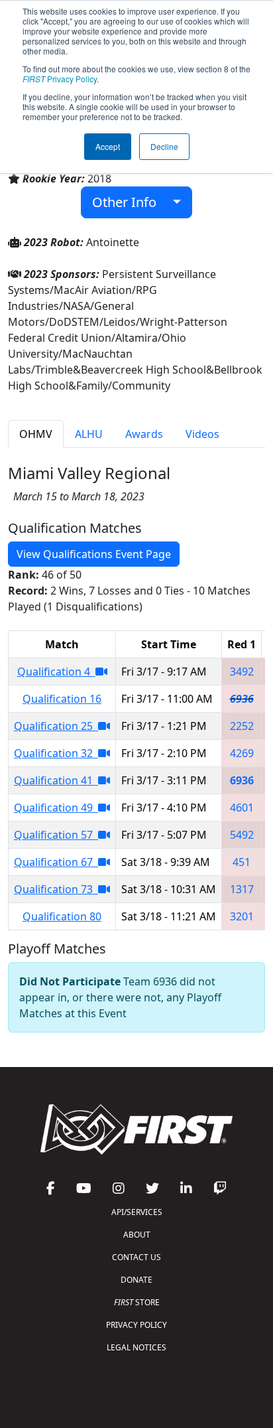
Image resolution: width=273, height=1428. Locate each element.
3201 (242, 916)
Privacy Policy (60, 78)
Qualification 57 (56, 834)
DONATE (136, 1279)
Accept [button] (107, 146)
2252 (242, 726)
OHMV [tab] (35, 434)
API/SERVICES (136, 1212)
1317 (242, 889)
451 (241, 862)
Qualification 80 (62, 916)
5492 (242, 834)
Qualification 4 (56, 671)
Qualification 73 (56, 889)
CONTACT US (136, 1257)
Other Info (129, 202)
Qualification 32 (56, 753)
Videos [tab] (202, 434)
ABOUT (136, 1234)
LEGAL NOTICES (136, 1347)
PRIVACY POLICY (136, 1324)
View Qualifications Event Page (94, 554)
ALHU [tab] (89, 434)
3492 (242, 671)
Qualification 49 (56, 807)
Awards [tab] (144, 434)
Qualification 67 (56, 862)
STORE (137, 1302)
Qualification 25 (56, 726)
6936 (242, 698)
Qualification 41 (56, 780)
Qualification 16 (62, 698)
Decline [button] (164, 146)
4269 (242, 753)
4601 (242, 807)
